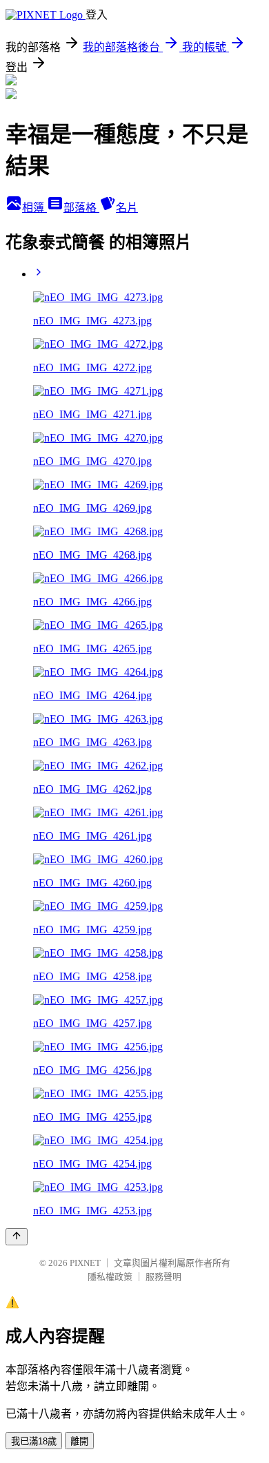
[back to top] (17, 1236)
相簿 (34, 208)
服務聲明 (163, 1277)
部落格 (81, 208)
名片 (127, 208)
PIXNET (85, 1263)
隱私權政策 (110, 1277)
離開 (79, 1441)
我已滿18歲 (34, 1441)
